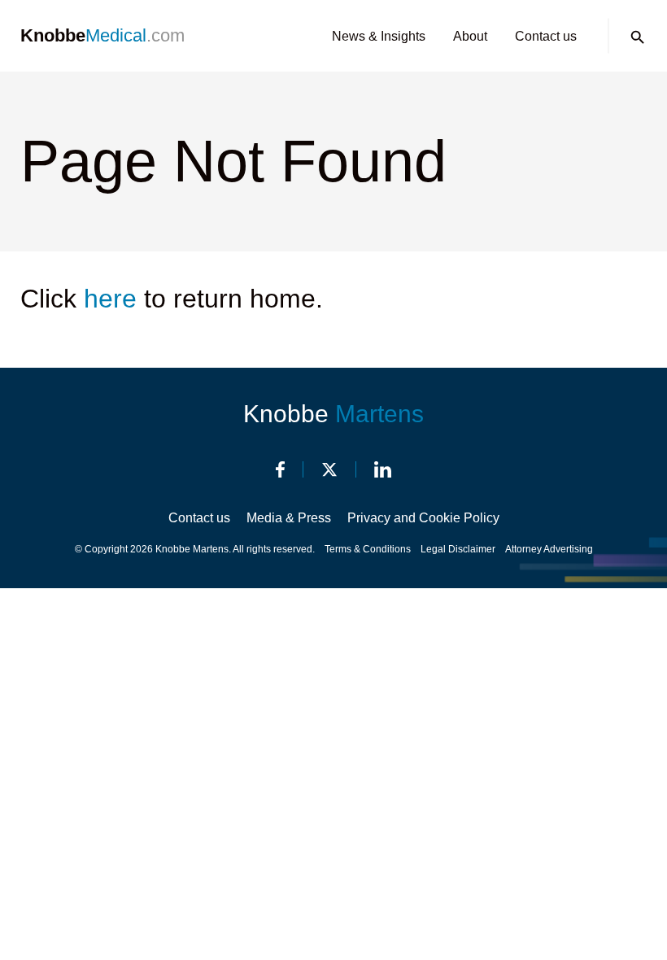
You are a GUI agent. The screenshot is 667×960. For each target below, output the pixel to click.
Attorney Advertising (549, 549)
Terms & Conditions (368, 549)
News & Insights (378, 36)
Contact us (546, 36)
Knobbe (333, 413)
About (470, 36)
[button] (638, 37)
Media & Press (288, 518)
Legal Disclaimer (458, 549)
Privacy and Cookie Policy (423, 518)
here (110, 298)
